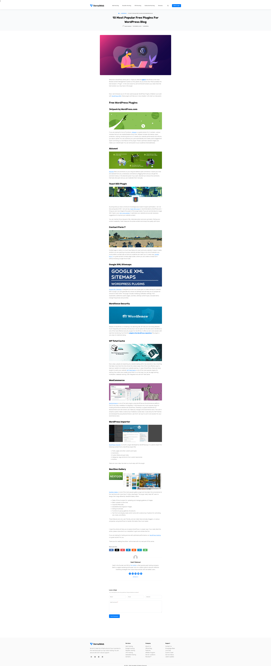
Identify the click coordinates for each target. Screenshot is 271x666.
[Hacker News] (134, 550)
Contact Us (168, 646)
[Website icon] (135, 574)
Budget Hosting (130, 648)
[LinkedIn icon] (133, 574)
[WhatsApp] (145, 550)
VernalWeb (134, 565)
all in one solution (125, 213)
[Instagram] (98, 657)
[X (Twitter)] (117, 550)
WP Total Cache (131, 370)
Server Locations (150, 654)
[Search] (167, 5)
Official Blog (148, 648)
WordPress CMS (116, 96)
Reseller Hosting (126, 5)
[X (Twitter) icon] (138, 574)
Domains (160, 5)
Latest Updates (169, 657)
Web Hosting (115, 5)
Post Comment (114, 616)
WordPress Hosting (155, 535)
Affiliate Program (150, 652)
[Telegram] (139, 550)
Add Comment (114, 602)
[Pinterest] (122, 550)
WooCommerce (113, 403)
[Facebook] (111, 550)
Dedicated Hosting (150, 5)
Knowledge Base (170, 648)
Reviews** (148, 657)
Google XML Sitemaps (115, 289)
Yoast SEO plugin (135, 209)
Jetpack (134, 132)
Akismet (111, 171)
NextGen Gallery (113, 492)
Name (111, 596)
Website (148, 596)
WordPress (145, 26)
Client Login (176, 5)
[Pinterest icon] (141, 574)
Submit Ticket (169, 652)
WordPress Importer (115, 445)
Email (129, 596)
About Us (148, 646)
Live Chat (168, 650)
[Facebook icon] (130, 574)
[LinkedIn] (128, 550)
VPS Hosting (138, 5)
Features (148, 650)
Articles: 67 (135, 576)
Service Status (169, 654)
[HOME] (118, 13)
